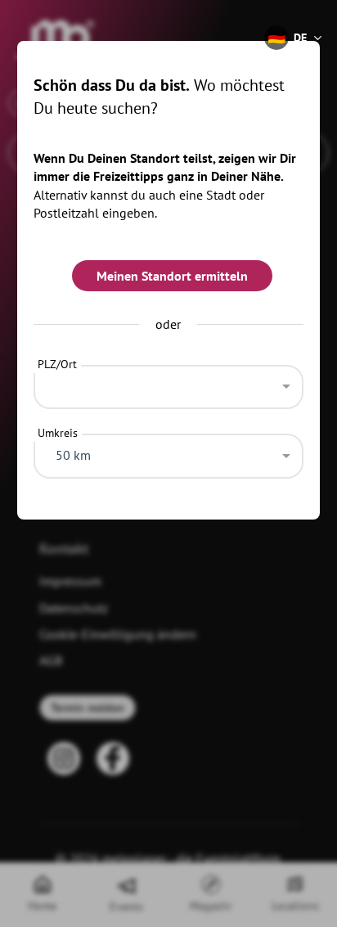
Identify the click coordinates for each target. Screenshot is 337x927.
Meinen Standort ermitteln (172, 276)
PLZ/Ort (57, 364)
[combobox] (169, 383)
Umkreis (58, 432)
